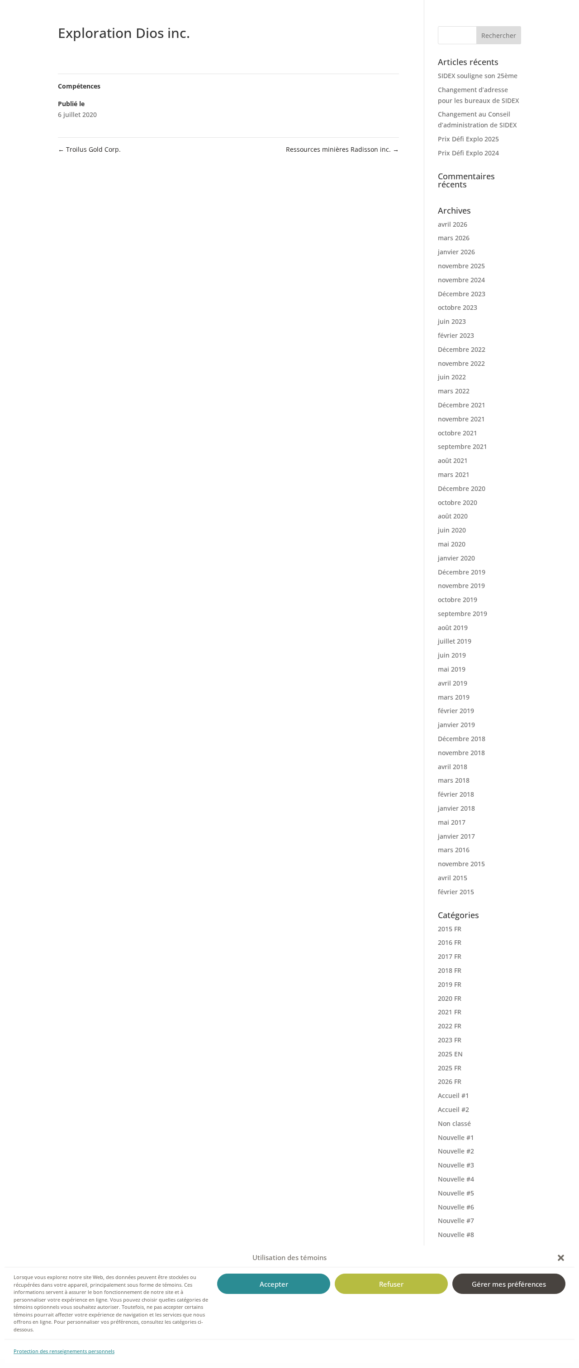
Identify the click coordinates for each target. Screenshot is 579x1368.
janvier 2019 (456, 724)
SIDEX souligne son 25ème (477, 75)
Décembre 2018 (461, 738)
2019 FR (449, 984)
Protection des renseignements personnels (64, 1351)
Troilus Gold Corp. (89, 149)
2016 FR (449, 942)
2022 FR (449, 1026)
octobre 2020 (457, 502)
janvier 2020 (456, 558)
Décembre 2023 (461, 293)
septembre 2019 (462, 613)
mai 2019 (451, 669)
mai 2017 (451, 822)
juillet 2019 (454, 641)
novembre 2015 (461, 863)
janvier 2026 (456, 251)
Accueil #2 (453, 1109)
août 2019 (453, 627)
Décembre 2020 (461, 488)
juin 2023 (452, 321)
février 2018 (456, 794)
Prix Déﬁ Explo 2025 (468, 139)
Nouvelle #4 (456, 1179)
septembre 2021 (462, 446)
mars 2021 (454, 474)
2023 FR (449, 1040)
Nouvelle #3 (456, 1165)
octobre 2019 (457, 599)
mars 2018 (454, 780)
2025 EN (450, 1054)
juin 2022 (452, 377)
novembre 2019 (461, 585)
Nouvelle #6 (456, 1207)
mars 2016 (454, 849)
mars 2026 (454, 237)
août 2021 (453, 460)
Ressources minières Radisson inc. (342, 149)
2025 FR (449, 1068)
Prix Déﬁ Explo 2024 (468, 153)
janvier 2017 (456, 836)
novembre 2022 (461, 363)
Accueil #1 (453, 1095)
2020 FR (449, 998)
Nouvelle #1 (456, 1137)
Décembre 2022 (461, 349)
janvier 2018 (456, 808)
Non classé (454, 1123)
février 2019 (456, 710)
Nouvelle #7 (456, 1220)
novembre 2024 (461, 279)
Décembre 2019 (461, 572)
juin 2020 (452, 530)
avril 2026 (452, 224)
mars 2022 (454, 391)
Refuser (391, 1284)
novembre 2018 (461, 752)
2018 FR (449, 970)
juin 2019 (452, 655)
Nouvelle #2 (456, 1151)
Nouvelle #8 (456, 1234)
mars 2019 (454, 697)
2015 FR (449, 928)
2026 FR (449, 1081)
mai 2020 (451, 544)
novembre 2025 (461, 265)
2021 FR (449, 1012)
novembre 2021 (461, 419)
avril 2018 (452, 766)
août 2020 (453, 516)
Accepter (274, 1284)
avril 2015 (452, 877)
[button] (560, 1257)
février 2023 (456, 335)
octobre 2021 (457, 433)
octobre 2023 (457, 307)
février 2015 (456, 891)
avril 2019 (452, 683)
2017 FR (449, 956)
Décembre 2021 (461, 405)
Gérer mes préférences (509, 1284)
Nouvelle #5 (456, 1193)
